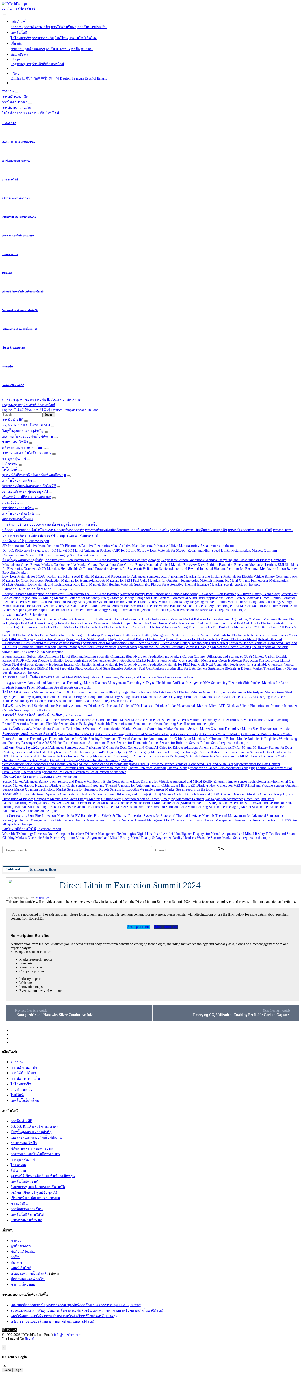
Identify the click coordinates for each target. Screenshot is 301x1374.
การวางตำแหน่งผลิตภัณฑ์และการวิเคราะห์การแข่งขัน (127, 530)
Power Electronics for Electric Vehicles (193, 639)
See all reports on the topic (218, 545)
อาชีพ (75, 49)
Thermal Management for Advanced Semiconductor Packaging (211, 768)
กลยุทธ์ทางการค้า (70, 530)
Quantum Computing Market (153, 728)
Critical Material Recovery (178, 564)
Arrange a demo (138, 927)
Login (17, 1370)
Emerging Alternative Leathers (255, 564)
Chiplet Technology (82, 752)
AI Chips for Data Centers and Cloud (128, 747)
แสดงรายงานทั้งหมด (17, 519)
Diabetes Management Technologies (120, 683)
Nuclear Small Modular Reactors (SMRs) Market (167, 803)
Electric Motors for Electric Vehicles (78, 627)
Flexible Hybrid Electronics (219, 720)
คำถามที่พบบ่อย (23, 1284)
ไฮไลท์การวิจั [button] (12, 113)
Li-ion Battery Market (153, 602)
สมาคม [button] (78, 399)
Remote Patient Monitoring (34, 687)
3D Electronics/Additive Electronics (85, 545)
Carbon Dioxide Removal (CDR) (197, 794)
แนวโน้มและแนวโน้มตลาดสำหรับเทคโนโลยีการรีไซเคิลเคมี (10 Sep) (64, 1316)
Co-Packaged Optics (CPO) (120, 705)
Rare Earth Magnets (87, 584)
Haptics (29, 785)
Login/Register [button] (12, 405)
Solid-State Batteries (109, 668)
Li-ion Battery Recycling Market (192, 602)
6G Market (75, 550)
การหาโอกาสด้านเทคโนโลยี (250, 530)
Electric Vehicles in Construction (126, 627)
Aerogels (154, 560)
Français (78, 78)
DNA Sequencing (215, 683)
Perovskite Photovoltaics (77, 668)
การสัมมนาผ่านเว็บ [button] (16, 108)
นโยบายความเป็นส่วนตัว (29, 1273)
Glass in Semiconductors (255, 752)
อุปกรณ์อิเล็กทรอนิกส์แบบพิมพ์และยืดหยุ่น (34, 475)
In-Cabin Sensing (87, 739)
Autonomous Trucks (137, 619)
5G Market (59, 550)
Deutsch (65, 78)
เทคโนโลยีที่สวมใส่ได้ (18, 513)
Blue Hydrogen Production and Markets (154, 656)
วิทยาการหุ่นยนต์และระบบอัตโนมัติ (29, 486)
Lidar (172, 705)
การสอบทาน (283, 530)
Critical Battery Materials (141, 564)
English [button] (7, 410)
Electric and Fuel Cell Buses (199, 623)
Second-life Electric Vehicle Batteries (156, 606)
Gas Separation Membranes (198, 660)
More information (166, 927)
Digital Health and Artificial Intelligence (174, 683)
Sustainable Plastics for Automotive (158, 584)
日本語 (27, 78)
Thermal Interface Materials (203, 584)
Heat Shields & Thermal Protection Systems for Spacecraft (101, 568)
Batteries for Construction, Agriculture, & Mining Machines (235, 619)
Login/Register (21, 64)
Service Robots (199, 743)
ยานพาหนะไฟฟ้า (15, 442)
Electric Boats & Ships (276, 623)
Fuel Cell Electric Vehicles (20, 635)
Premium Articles (43, 869)
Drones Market (167, 623)
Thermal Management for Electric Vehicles (86, 647)
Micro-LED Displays (224, 705)
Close (7, 1370)
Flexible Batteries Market (19, 602)
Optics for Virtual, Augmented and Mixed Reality (95, 838)
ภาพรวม (17, 49)
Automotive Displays (85, 705)
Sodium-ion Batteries (266, 606)
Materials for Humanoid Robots (83, 580)
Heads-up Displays (99, 635)
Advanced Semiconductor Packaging (44, 705)
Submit (48, 414)
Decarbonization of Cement (84, 660)
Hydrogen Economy (34, 664)
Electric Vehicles (200, 627)
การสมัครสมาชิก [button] (15, 97)
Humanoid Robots (61, 739)
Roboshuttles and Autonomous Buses (89, 743)
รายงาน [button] (8, 91)
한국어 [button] (45, 410)
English (16, 78)
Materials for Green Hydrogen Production (31, 580)
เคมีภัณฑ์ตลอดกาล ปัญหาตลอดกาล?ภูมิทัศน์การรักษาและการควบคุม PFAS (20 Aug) (76, 1305)
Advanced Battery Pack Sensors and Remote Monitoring (159, 594)
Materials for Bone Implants (203, 576)
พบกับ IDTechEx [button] (49, 399)
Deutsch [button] (57, 410)
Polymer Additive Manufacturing (176, 545)
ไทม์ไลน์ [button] (52, 113)
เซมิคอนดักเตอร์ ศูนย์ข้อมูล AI (25, 491)
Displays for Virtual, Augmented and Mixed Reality (177, 781)
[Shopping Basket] (2, 13)
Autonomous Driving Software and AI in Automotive (132, 734)
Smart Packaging (57, 555)
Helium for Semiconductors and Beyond (171, 568)
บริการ (7, 530)
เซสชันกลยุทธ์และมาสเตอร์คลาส (72, 535)
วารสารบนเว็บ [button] (34, 113)
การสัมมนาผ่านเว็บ (92, 27)
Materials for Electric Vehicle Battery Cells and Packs (260, 576)
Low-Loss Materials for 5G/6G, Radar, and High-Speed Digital (186, 550)
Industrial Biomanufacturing (219, 568)
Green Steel (10, 664)
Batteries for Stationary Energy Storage (95, 598)
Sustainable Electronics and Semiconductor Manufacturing (135, 724)
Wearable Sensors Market (157, 789)
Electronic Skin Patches (244, 683)
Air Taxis (115, 619)
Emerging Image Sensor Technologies (240, 781)
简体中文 (40, 78)
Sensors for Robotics (173, 743)
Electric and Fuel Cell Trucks (239, 623)
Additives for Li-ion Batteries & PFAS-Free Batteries (82, 560)
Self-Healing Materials (117, 584)
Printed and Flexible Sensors (49, 724)
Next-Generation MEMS (233, 756)
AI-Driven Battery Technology (258, 594)
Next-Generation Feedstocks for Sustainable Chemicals (244, 664)
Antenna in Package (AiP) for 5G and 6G (112, 550)
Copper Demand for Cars (105, 564)
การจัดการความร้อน (18, 508)
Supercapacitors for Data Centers (61, 610)
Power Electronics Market (239, 639)
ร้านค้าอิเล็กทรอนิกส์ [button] (39, 405)
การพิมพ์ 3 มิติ (12, 420)
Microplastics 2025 (41, 803)
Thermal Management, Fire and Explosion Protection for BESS (164, 610)
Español (90, 78)
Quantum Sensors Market (192, 728)
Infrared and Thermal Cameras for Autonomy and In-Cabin (141, 739)
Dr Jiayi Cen (42, 897)
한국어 (53, 78)
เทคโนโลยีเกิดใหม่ (83, 38)
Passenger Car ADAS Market (86, 639)
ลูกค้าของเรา (35, 49)
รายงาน (17, 27)
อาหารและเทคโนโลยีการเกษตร (26, 453)
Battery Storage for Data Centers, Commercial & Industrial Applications (173, 598)
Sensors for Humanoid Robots (137, 743)
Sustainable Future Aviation (37, 647)
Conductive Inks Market (70, 564)
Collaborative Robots (256, 734)
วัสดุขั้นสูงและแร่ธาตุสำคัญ (23, 431)
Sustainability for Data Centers (186, 668)
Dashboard (12, 869)
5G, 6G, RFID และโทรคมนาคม (26, 425)
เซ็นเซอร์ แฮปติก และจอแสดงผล (26, 497)
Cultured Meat (63, 677)
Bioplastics (169, 560)
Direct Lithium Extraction (215, 564)
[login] (29, 1338)
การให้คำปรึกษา (63, 27)
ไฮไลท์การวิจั (21, 38)
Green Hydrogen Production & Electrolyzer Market (254, 660)
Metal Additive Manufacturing (132, 545)
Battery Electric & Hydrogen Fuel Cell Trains (76, 692)
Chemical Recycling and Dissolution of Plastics (237, 560)
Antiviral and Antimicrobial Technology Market (61, 683)
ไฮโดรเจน (9, 464)
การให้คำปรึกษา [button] (14, 102)
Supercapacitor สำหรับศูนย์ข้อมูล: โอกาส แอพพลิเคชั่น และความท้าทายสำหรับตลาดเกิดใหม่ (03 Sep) (87, 1310)
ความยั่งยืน (10, 502)
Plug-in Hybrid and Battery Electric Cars (136, 639)
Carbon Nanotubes (190, 560)
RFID (40, 555)
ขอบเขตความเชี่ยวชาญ (47, 524)
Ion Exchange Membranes (258, 568)
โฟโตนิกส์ (9, 469)
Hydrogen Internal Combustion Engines (76, 664)
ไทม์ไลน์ (61, 38)
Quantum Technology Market (231, 728)
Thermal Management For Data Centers (45, 820)
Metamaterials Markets (247, 550)
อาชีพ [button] (66, 399)
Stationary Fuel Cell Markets (144, 668)
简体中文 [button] (32, 410)
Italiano (102, 78)
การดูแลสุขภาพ (14, 458)
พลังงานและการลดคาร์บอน (23, 447)
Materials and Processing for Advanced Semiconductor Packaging (137, 576)
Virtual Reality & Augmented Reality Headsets (163, 838)
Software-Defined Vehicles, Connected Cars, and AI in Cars (191, 764)
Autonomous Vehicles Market (172, 619)
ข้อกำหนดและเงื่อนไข (28, 1279)
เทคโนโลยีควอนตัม (17, 480)
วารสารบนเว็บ (43, 38)
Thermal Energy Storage (102, 610)
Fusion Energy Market (162, 660)
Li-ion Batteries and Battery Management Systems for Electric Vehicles (87, 602)
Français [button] (69, 410)
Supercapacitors (26, 610)
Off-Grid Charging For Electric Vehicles (37, 639)
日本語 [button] (18, 410)
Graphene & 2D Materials (42, 568)
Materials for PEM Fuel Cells (126, 580)
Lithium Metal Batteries (232, 602)
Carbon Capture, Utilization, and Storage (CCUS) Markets (223, 656)
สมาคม (87, 49)
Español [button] (81, 410)
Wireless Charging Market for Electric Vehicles (218, 647)
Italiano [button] (93, 410)
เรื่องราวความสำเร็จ (81, 524)
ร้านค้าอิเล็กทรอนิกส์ (48, 64)
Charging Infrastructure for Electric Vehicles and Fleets (82, 623)
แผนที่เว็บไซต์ (21, 1268)
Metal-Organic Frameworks (249, 580)
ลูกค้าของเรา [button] (26, 399)
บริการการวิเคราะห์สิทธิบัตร (24, 535)
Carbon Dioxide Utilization (45, 660)
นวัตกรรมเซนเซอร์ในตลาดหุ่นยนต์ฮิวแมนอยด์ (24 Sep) (52, 1321)
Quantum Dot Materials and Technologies (43, 584)
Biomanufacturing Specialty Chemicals (98, 656)
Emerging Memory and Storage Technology (167, 752)
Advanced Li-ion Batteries (217, 594)
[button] (18, 21)
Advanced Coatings (133, 560)
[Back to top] (2, 1342)
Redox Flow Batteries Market (109, 606)
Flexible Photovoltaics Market (125, 660)
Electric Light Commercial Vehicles (27, 627)
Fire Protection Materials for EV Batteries (241, 627)
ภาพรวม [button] (8, 399)
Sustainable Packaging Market (230, 807)
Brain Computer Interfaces (121, 781)
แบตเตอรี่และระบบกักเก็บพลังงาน (27, 436)
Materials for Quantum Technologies (173, 580)
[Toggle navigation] (4, 14)
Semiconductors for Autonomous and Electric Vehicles (121, 643)
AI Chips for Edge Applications (176, 747)
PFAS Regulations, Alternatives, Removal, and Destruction (115, 677)
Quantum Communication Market (108, 728)
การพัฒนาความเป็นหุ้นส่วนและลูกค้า (198, 530)
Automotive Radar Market (76, 734)
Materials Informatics (214, 580)
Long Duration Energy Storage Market (115, 697)
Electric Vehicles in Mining (169, 627)
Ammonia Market (57, 656)
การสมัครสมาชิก (37, 27)
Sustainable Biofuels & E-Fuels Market (235, 668)
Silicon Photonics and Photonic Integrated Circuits (114, 764)
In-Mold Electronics (253, 720)
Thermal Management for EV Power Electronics (151, 647)
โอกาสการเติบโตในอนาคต (35, 530)
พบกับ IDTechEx (58, 49)
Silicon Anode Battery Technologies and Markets (217, 606)
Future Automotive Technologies (62, 635)
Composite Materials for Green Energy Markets (67, 799)
